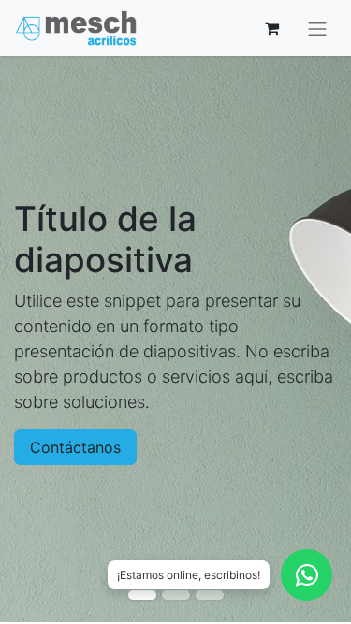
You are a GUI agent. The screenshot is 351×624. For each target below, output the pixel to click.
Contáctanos (75, 447)
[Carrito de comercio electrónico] (271, 28)
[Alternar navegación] (317, 28)
